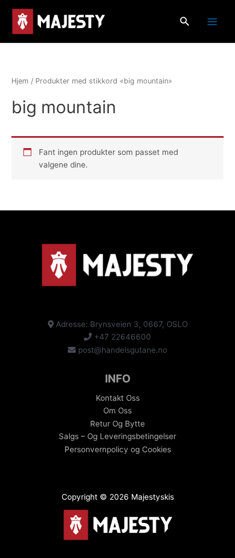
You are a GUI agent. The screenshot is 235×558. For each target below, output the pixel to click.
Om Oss (117, 410)
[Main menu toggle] (212, 21)
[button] (185, 21)
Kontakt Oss (118, 397)
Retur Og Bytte (117, 423)
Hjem (20, 81)
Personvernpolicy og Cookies (117, 449)
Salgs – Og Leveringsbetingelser (117, 436)
